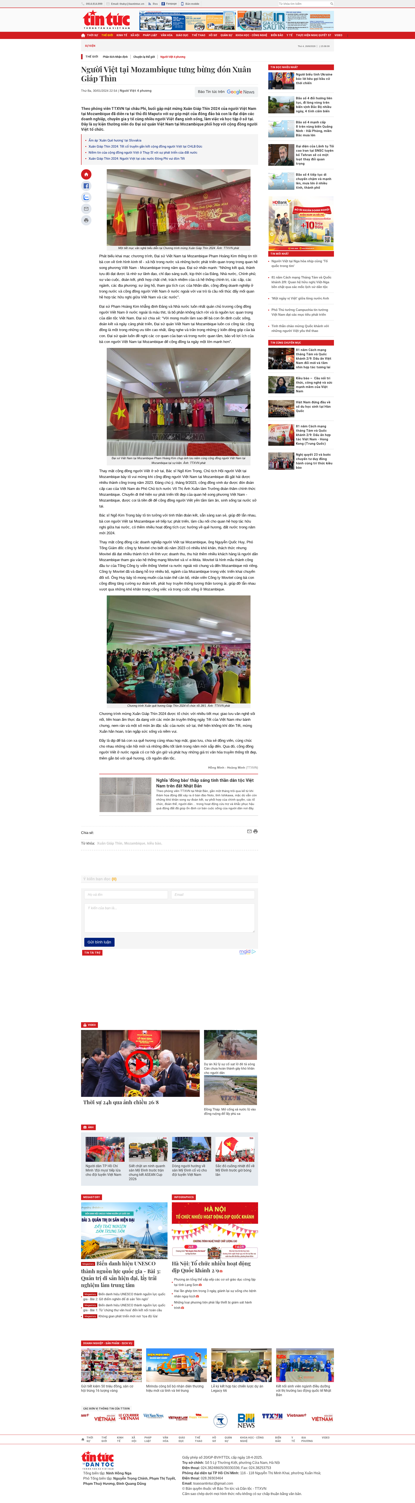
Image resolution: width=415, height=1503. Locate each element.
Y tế (289, 35)
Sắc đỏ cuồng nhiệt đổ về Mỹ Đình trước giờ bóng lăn (234, 1170)
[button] (252, 1149)
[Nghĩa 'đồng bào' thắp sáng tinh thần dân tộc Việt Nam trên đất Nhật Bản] (125, 794)
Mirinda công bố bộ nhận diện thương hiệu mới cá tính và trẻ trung (175, 1388)
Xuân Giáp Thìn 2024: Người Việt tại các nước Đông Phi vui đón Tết (137, 159)
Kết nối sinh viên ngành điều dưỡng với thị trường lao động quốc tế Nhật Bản (303, 1390)
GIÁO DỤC (182, 35)
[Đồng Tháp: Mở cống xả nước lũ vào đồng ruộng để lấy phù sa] (230, 1090)
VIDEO (338, 35)
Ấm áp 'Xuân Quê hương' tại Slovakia (115, 140)
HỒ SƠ (213, 35)
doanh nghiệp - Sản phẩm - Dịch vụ (107, 1343)
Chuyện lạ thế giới (144, 56)
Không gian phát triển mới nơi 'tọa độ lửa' (121, 1316)
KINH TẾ (122, 35)
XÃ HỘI (135, 35)
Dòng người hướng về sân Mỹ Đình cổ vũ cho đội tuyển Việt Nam (189, 1170)
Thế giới (91, 56)
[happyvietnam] (175, 1416)
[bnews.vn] (224, 1421)
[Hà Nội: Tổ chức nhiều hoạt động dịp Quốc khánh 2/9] (215, 1231)
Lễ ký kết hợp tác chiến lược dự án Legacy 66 (237, 1388)
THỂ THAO (198, 35)
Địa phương (307, 1439)
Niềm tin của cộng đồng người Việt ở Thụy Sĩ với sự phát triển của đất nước (143, 152)
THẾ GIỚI (107, 35)
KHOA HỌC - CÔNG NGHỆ (251, 35)
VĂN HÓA (166, 35)
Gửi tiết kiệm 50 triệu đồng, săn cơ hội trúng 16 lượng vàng (107, 1388)
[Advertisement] (169, 863)
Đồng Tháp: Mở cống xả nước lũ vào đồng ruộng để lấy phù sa (230, 1111)
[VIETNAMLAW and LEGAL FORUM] (154, 1419)
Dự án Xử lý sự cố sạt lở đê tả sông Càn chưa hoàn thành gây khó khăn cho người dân (229, 1068)
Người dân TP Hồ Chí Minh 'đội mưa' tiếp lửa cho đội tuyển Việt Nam (103, 1170)
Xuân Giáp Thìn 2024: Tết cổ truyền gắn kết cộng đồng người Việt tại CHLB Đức (145, 146)
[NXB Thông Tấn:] (199, 1421)
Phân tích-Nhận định (115, 56)
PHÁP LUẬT (150, 35)
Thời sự (92, 35)
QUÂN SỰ (226, 35)
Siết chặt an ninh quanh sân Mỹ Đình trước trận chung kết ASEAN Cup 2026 (147, 1172)
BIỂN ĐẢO (277, 35)
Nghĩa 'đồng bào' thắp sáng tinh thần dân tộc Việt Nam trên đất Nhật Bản (205, 783)
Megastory (88, 1264)
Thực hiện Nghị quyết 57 (313, 35)
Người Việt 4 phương (172, 56)
